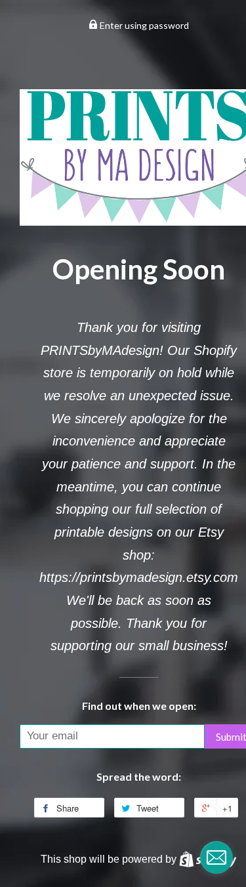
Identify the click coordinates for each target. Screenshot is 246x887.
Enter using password (143, 25)
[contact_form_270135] (216, 857)
